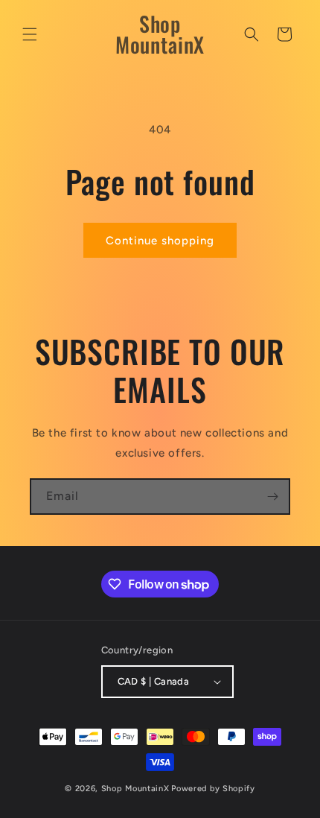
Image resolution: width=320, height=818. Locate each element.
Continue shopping (160, 240)
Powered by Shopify (213, 788)
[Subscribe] (272, 496)
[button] (29, 34)
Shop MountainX (135, 788)
